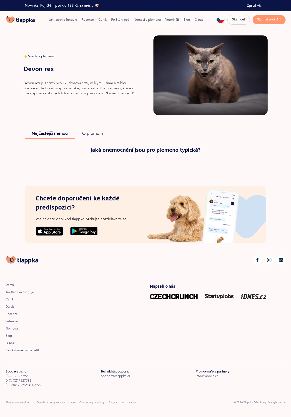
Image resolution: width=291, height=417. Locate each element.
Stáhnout (238, 19)
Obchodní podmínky (91, 402)
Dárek (9, 307)
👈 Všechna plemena (38, 56)
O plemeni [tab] (92, 134)
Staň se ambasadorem (18, 402)
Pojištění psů (120, 20)
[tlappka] (20, 20)
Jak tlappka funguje (63, 20)
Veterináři (172, 20)
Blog (186, 20)
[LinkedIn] (281, 260)
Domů (9, 285)
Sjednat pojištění (269, 19)
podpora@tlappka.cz (115, 376)
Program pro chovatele (123, 402)
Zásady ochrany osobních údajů (56, 402)
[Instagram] (269, 260)
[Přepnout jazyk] (220, 20)
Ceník (102, 20)
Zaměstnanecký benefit (22, 350)
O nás (199, 20)
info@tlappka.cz (207, 376)
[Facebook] (257, 260)
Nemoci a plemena (147, 20)
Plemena (11, 328)
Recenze (88, 20)
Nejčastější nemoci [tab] (50, 134)
